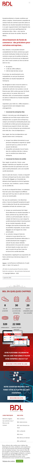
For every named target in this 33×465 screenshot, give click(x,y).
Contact (5, 425)
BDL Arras (20, 434)
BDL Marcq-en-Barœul (23, 438)
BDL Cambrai (20, 419)
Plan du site (6, 423)
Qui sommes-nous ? (8, 421)
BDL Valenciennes (22, 422)
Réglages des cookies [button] (9, 461)
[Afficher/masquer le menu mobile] (29, 3)
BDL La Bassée (21, 431)
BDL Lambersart (21, 441)
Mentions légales (7, 419)
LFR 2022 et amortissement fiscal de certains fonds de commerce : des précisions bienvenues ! (16, 271)
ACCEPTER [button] (19, 461)
